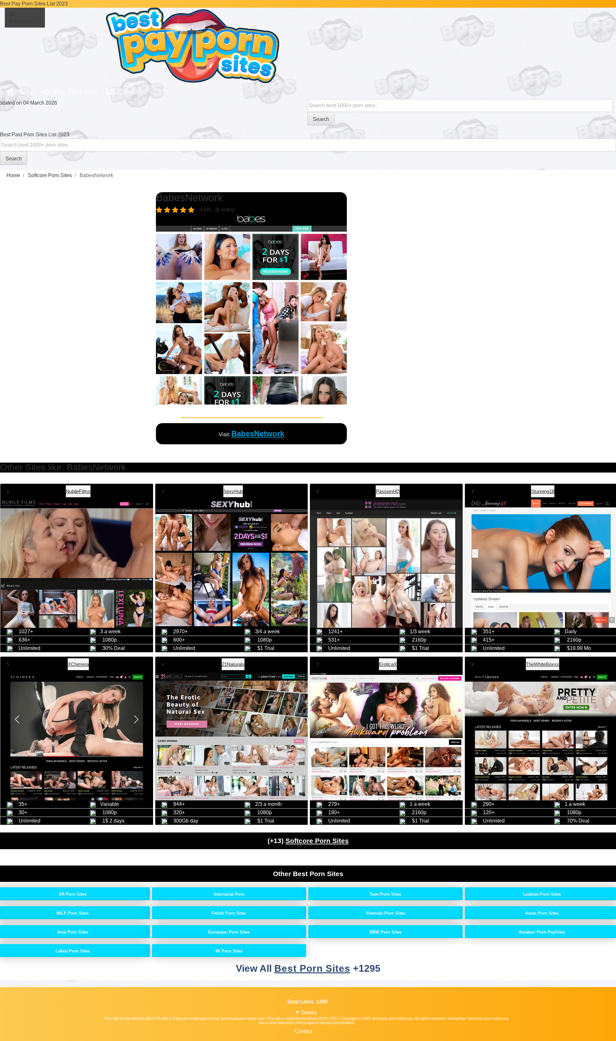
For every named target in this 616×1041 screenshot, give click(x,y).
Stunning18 (542, 491)
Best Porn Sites (74, 91)
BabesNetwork (257, 433)
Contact (303, 1031)
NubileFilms (78, 491)
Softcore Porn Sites (317, 840)
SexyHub (233, 491)
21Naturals (233, 664)
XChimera (78, 664)
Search (321, 119)
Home (24, 91)
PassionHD (388, 491)
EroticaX (388, 664)
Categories (131, 91)
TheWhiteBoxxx (542, 664)
